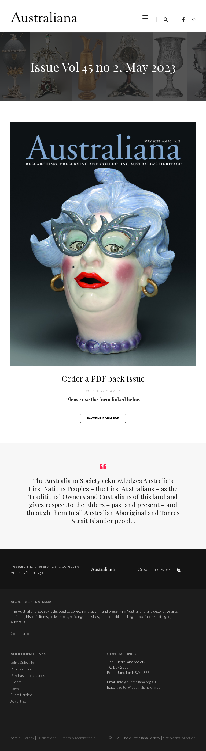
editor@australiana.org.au (140, 687)
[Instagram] (192, 19)
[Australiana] (44, 16)
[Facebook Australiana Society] (183, 19)
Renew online (21, 669)
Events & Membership (77, 737)
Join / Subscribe (23, 662)
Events (16, 682)
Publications (47, 737)
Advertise (18, 701)
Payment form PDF (103, 418)
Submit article (21, 694)
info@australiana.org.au (136, 682)
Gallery (28, 737)
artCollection (185, 737)
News (15, 688)
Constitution (20, 633)
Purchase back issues (27, 675)
